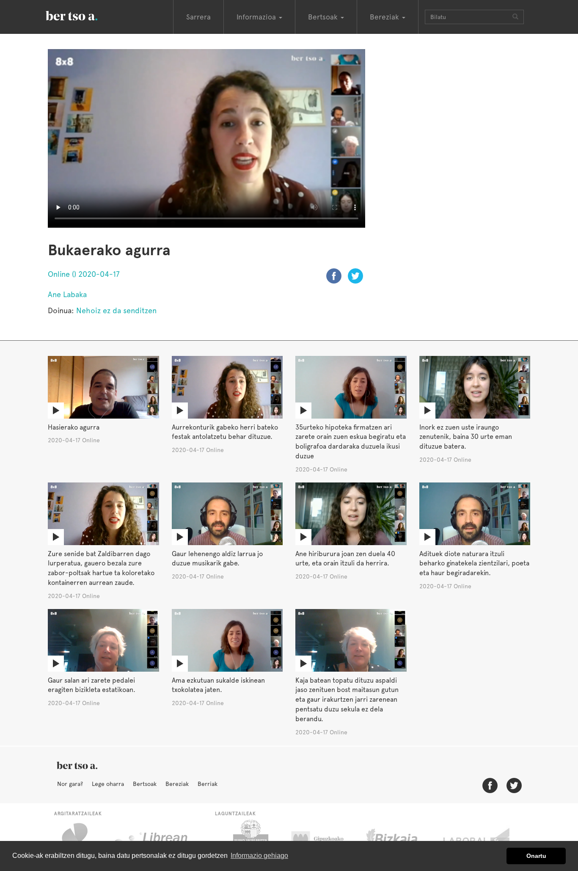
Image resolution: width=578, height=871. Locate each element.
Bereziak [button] (385, 17)
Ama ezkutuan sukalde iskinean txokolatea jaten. (218, 685)
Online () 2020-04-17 (84, 274)
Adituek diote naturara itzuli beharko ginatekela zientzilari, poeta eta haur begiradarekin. (474, 563)
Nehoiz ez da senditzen (116, 310)
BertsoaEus (83, 15)
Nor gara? (70, 783)
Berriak (207, 783)
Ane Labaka (67, 294)
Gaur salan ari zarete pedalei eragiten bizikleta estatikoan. (91, 685)
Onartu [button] (536, 855)
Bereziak (177, 783)
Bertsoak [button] (324, 17)
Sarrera (198, 17)
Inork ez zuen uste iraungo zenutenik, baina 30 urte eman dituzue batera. (465, 437)
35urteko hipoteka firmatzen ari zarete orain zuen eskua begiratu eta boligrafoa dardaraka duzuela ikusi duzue (350, 441)
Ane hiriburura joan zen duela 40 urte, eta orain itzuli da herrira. (345, 559)
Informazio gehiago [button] (259, 855)
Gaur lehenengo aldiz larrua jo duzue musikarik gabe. (217, 559)
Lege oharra (108, 783)
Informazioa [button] (257, 17)
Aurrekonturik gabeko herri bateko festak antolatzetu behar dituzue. (225, 432)
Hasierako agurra (73, 427)
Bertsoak (145, 783)
